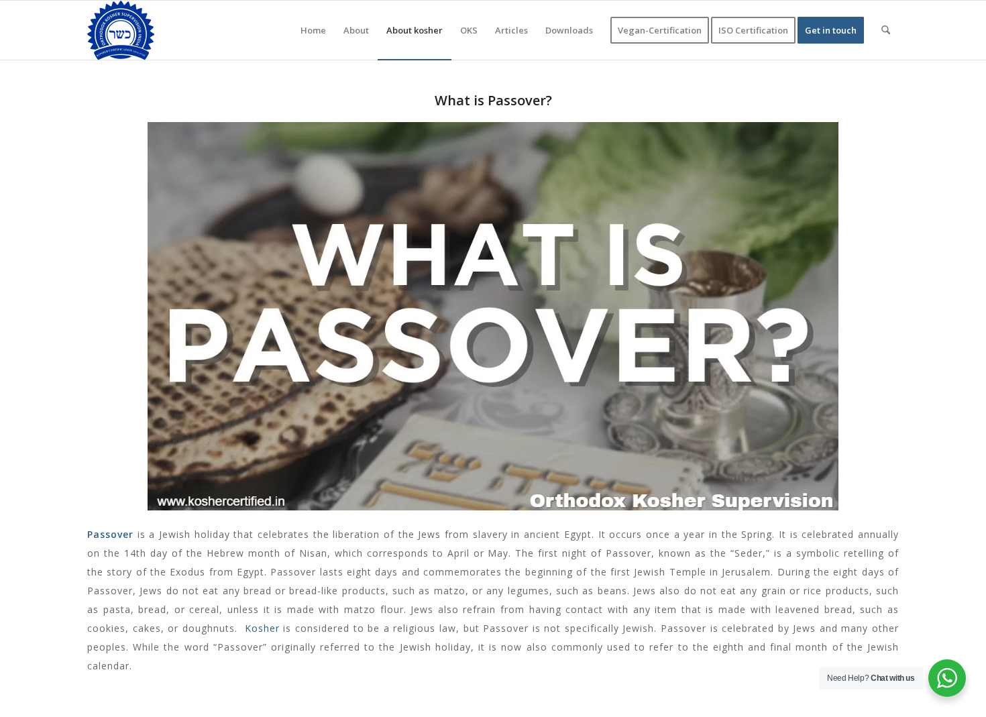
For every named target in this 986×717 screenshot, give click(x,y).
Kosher (262, 628)
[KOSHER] (120, 30)
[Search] (886, 30)
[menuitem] (313, 30)
